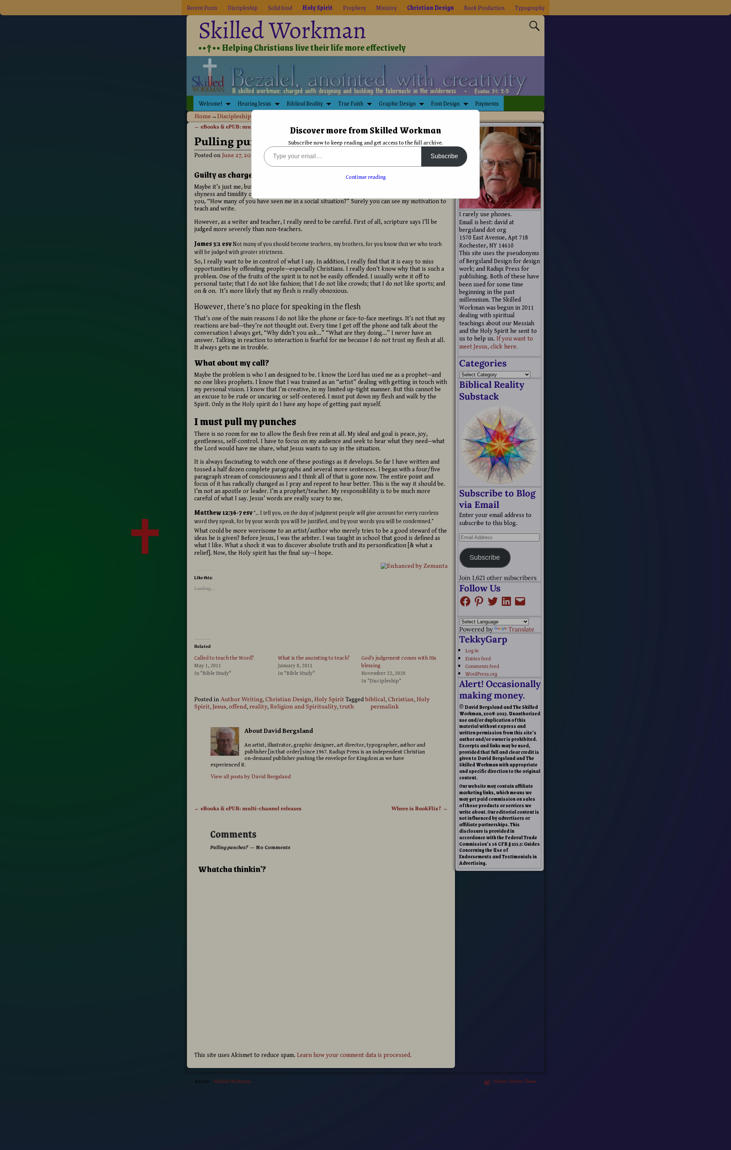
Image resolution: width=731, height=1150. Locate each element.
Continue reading (366, 177)
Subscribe (444, 156)
